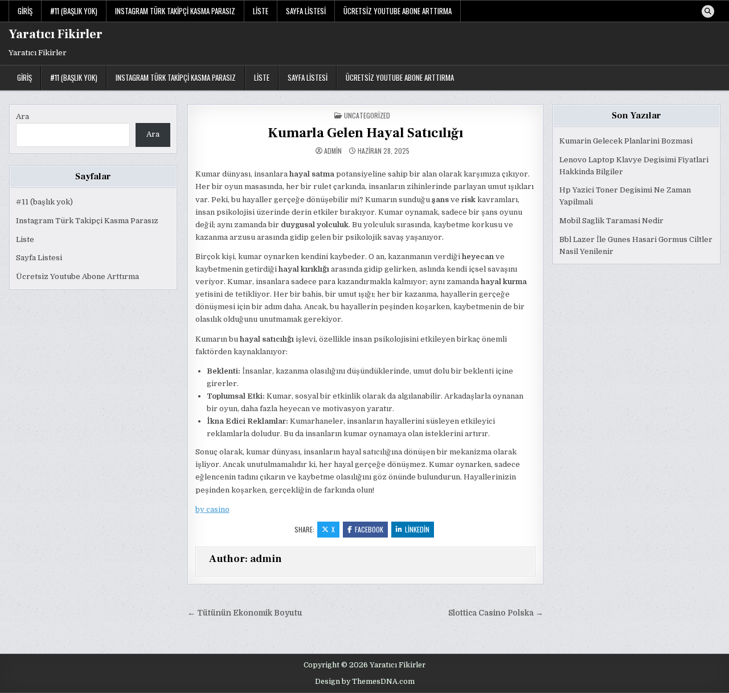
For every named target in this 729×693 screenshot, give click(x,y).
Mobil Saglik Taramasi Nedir (611, 220)
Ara (22, 116)
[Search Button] (708, 11)
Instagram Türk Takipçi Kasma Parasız (175, 11)
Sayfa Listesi (306, 11)
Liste (260, 11)
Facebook (369, 529)
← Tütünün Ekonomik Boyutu (244, 613)
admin (333, 150)
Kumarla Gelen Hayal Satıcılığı (365, 133)
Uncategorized (367, 115)
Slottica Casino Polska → (495, 613)
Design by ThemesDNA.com (365, 682)
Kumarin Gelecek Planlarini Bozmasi (626, 141)
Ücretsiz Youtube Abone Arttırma (397, 11)
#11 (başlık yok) (73, 11)
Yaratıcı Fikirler (56, 34)
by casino (212, 509)
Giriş (25, 11)
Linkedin (417, 529)
